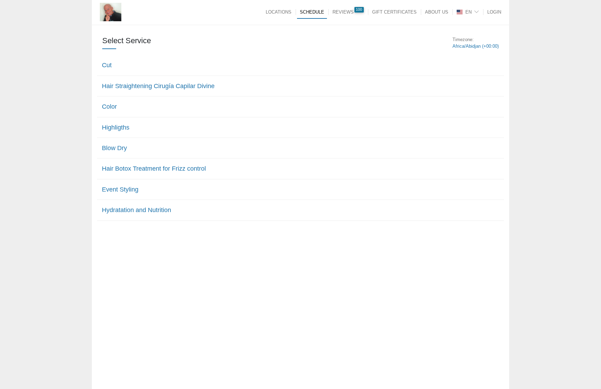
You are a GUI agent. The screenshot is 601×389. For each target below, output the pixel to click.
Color (109, 106)
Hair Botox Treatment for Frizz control (154, 168)
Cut (107, 65)
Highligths (115, 127)
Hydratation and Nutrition (136, 210)
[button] (299, 65)
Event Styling (120, 189)
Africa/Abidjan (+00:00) (475, 46)
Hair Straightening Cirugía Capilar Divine (158, 86)
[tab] (300, 65)
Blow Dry (114, 148)
